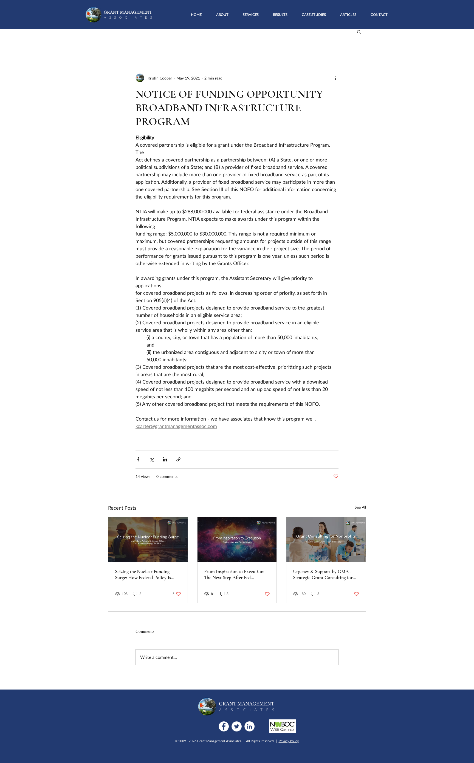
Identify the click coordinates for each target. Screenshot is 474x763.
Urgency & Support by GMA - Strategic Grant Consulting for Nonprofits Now (323, 574)
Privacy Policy (289, 741)
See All (360, 507)
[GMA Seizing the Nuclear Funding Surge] (148, 539)
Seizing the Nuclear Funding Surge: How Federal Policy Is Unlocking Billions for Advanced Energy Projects (147, 574)
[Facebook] (224, 726)
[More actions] (335, 78)
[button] (251, 14)
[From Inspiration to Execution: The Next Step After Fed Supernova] (237, 539)
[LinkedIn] (249, 726)
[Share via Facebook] (138, 459)
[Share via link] (178, 459)
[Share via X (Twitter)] (151, 459)
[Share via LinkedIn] (165, 459)
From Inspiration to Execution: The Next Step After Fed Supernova (234, 574)
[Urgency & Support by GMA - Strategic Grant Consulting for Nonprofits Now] (326, 539)
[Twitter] (237, 726)
